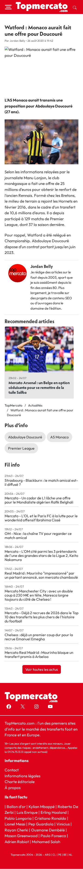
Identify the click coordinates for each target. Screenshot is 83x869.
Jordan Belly (41, 266)
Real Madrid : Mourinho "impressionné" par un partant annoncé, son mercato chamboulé (41, 575)
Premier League (21, 448)
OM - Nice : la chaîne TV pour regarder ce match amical (38, 535)
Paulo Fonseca (53, 835)
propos (14, 787)
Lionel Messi (15, 824)
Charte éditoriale (20, 781)
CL (54, 855)
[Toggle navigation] (8, 7)
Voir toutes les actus (41, 669)
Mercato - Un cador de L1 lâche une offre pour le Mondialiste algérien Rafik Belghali (39, 500)
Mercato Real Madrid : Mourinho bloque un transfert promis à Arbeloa (39, 654)
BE (65, 855)
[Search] (74, 7)
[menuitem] (74, 7)
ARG (47, 855)
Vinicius (63, 824)
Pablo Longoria (18, 818)
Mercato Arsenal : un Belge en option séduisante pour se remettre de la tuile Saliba (39, 387)
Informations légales (22, 775)
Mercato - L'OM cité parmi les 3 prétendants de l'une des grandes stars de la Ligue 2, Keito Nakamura (41, 555)
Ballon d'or (16, 806)
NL (70, 855)
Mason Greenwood (22, 835)
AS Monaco (59, 437)
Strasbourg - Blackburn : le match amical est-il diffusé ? (41, 482)
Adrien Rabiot (17, 841)
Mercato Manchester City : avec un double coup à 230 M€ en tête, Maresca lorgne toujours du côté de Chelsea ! (39, 595)
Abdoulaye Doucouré (25, 437)
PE (59, 855)
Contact (12, 769)
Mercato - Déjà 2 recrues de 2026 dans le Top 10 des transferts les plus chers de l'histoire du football (41, 617)
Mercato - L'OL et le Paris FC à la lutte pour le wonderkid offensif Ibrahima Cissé (41, 518)
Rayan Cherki (16, 830)
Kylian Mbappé (42, 806)
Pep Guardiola (40, 824)
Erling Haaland (54, 812)
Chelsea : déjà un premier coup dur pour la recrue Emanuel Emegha (39, 637)
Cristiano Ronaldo (50, 818)
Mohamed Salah (46, 841)
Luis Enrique (27, 812)
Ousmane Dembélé (48, 830)
